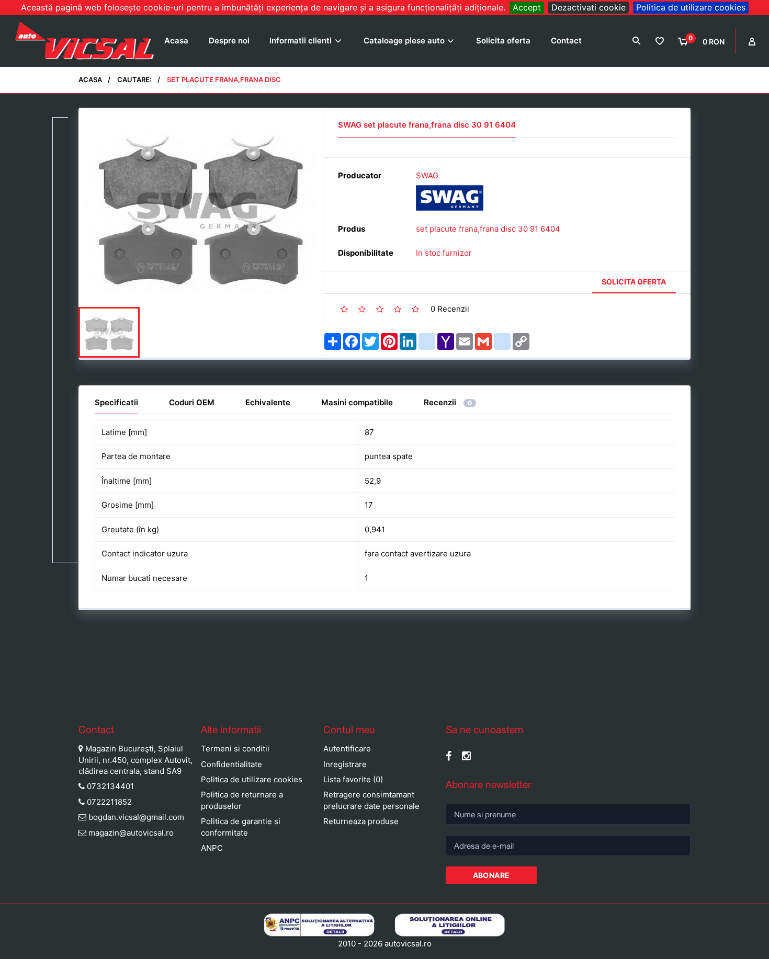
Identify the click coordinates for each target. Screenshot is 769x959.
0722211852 (109, 802)
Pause (10, 696)
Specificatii (116, 402)
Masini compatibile (357, 402)
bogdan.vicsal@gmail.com (136, 817)
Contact (566, 40)
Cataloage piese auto (404, 40)
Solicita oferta (503, 40)
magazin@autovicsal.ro (131, 833)
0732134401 (110, 786)
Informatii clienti (300, 40)
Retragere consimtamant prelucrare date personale (371, 800)
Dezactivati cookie (588, 7)
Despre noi (229, 40)
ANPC (212, 848)
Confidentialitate (231, 764)
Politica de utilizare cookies (690, 7)
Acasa (176, 40)
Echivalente (267, 402)
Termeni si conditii (235, 749)
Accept (527, 7)
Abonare (491, 875)
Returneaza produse (361, 821)
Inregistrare (345, 764)
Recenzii (448, 402)
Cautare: (134, 79)
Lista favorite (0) (353, 779)
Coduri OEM (191, 402)
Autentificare (347, 749)
